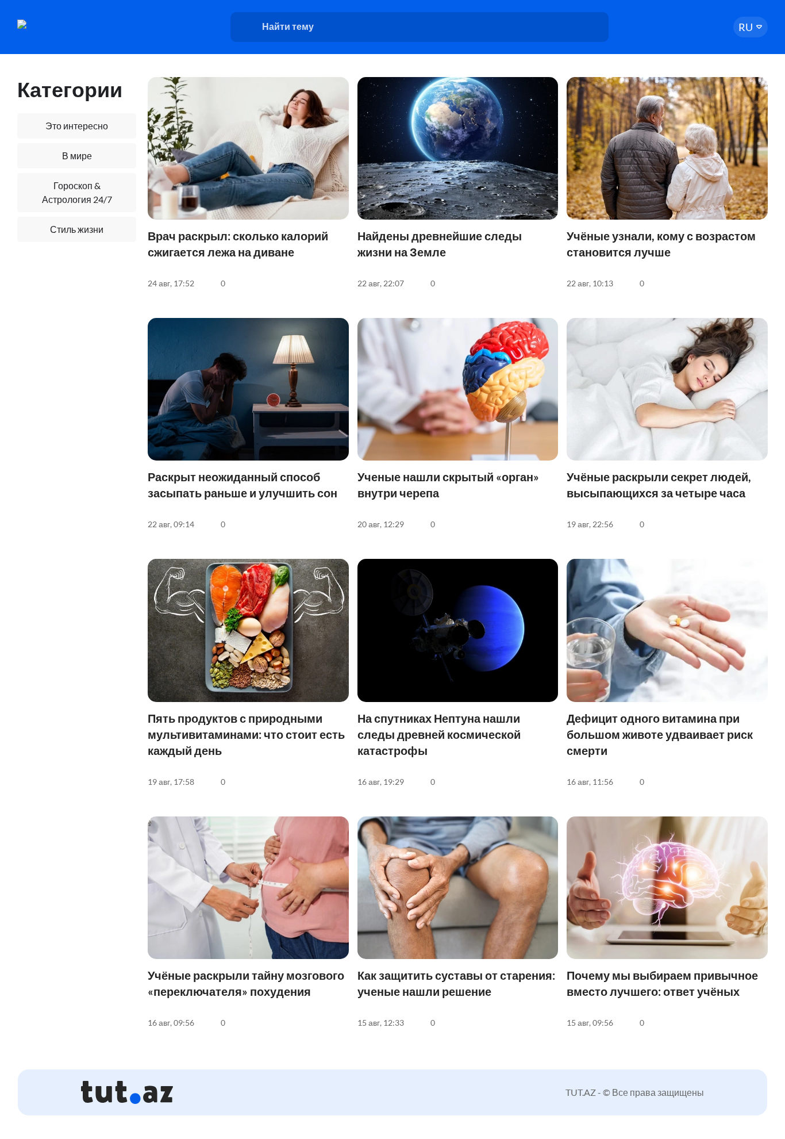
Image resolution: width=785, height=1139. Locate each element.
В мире (77, 155)
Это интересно (76, 125)
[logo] (61, 24)
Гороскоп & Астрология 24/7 (77, 192)
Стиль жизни (76, 229)
